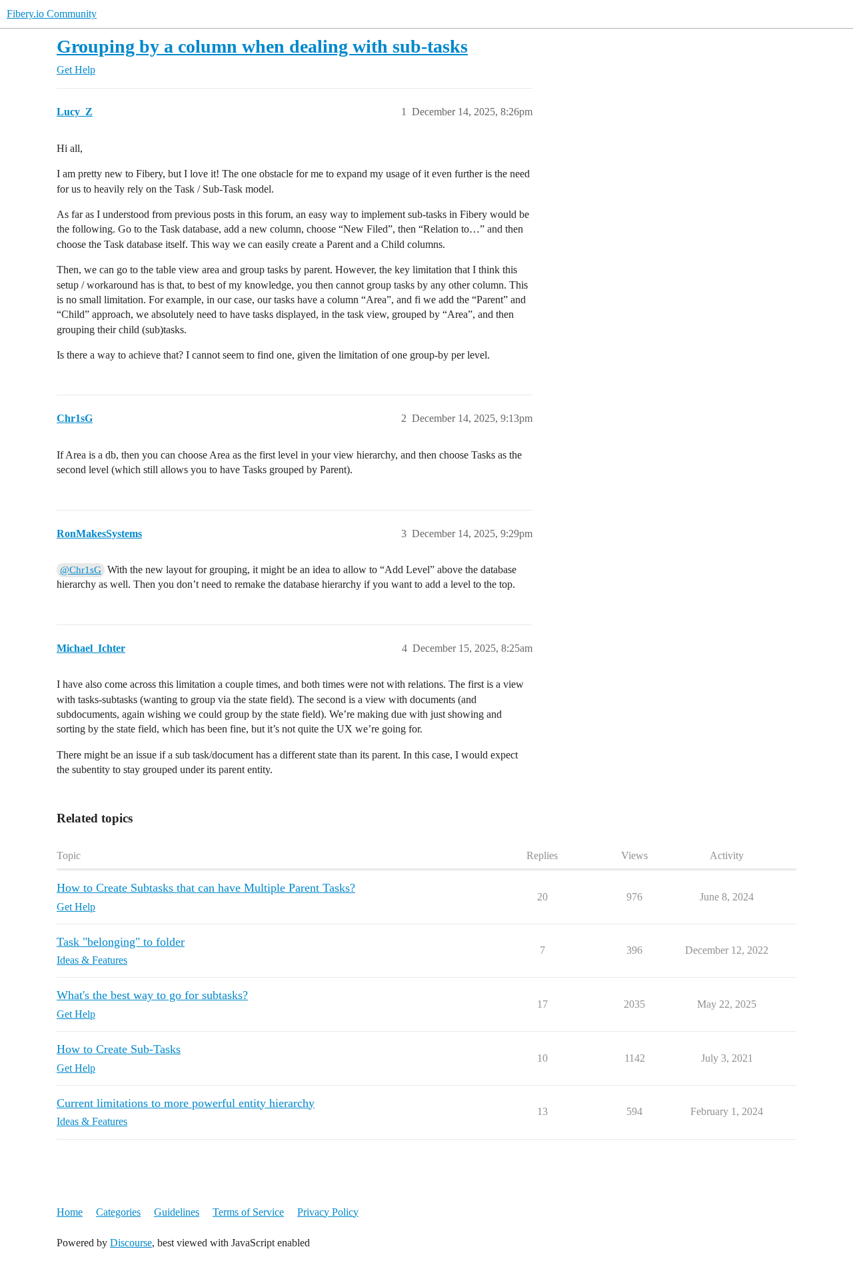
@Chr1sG (80, 570)
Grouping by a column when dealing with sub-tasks (262, 46)
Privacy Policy (328, 1212)
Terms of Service (248, 1212)
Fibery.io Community (52, 13)
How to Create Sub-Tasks (119, 1049)
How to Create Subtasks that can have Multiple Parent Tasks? (206, 887)
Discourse (131, 1242)
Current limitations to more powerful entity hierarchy (186, 1103)
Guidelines (176, 1212)
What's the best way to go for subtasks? (152, 995)
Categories (118, 1212)
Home (70, 1212)
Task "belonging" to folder (121, 941)
